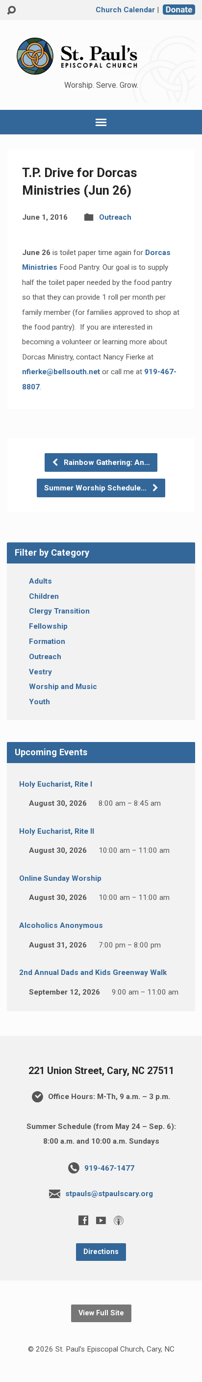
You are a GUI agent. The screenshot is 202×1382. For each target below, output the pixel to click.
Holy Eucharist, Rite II (56, 831)
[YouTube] (101, 1220)
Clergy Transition (59, 611)
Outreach (115, 217)
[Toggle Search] (11, 10)
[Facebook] (83, 1220)
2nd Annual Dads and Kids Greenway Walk (93, 972)
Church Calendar (125, 9)
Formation (47, 641)
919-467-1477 (109, 1168)
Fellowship (48, 626)
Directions (101, 1252)
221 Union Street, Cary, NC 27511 (101, 1070)
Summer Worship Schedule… (96, 488)
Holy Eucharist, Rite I (55, 784)
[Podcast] (119, 1220)
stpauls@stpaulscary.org (109, 1193)
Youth (39, 701)
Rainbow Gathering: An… (106, 462)
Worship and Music (63, 686)
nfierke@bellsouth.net (61, 371)
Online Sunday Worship (60, 878)
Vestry (40, 671)
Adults (40, 581)
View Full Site (101, 1313)
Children (44, 596)
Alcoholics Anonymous (61, 925)
